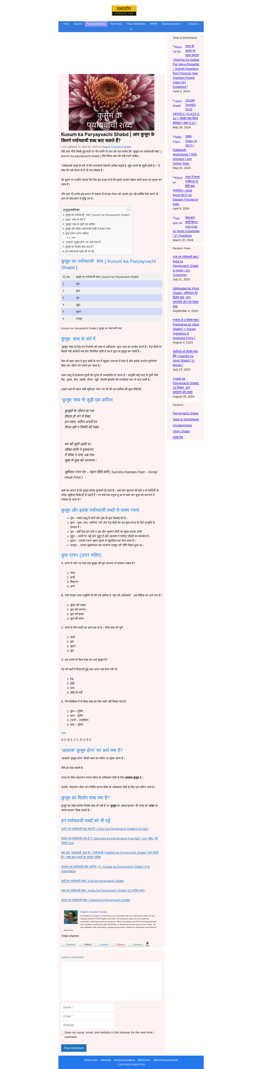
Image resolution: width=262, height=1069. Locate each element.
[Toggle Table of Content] (127, 209)
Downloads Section (171, 24)
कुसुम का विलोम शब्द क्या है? (79, 246)
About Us (78, 24)
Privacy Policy (91, 1060)
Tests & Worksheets (136, 24)
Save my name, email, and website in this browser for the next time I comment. (109, 1035)
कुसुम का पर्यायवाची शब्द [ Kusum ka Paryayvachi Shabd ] (97, 214)
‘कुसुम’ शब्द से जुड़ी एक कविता (80, 224)
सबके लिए (153, 24)
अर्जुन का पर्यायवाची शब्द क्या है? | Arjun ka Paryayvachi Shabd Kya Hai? (104, 828)
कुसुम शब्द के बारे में (75, 219)
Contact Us (193, 24)
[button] (131, 29)
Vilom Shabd (116, 24)
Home (66, 24)
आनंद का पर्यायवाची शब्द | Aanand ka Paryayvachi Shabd (95, 900)
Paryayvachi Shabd (96, 24)
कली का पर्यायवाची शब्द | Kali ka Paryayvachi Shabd (92, 881)
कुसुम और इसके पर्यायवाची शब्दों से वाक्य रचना (88, 228)
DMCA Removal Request (165, 1060)
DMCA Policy (144, 1060)
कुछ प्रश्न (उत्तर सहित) (77, 233)
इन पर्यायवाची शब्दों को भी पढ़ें (79, 251)
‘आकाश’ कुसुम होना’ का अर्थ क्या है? (83, 242)
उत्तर (73, 237)
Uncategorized (182, 425)
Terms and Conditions (124, 1060)
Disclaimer (106, 1060)
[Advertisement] (111, 54)
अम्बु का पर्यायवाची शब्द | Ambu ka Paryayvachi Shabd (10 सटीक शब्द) (103, 890)
